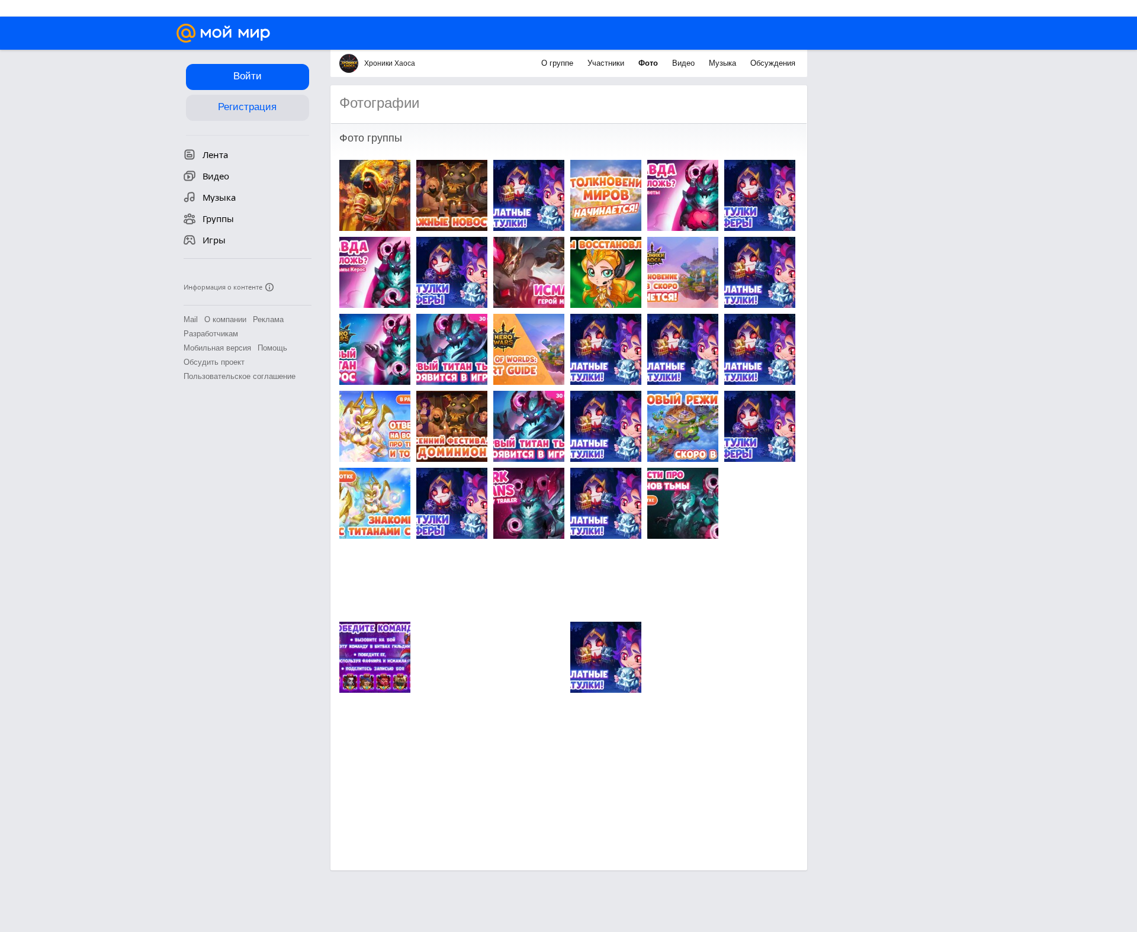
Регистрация (247, 107)
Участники (607, 63)
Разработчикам (211, 333)
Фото (649, 63)
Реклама (268, 319)
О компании (225, 319)
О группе (558, 63)
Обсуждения (772, 63)
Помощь (272, 347)
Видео (684, 63)
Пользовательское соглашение (240, 376)
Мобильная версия (217, 347)
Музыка (723, 63)
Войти (247, 76)
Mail (191, 319)
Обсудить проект (214, 362)
